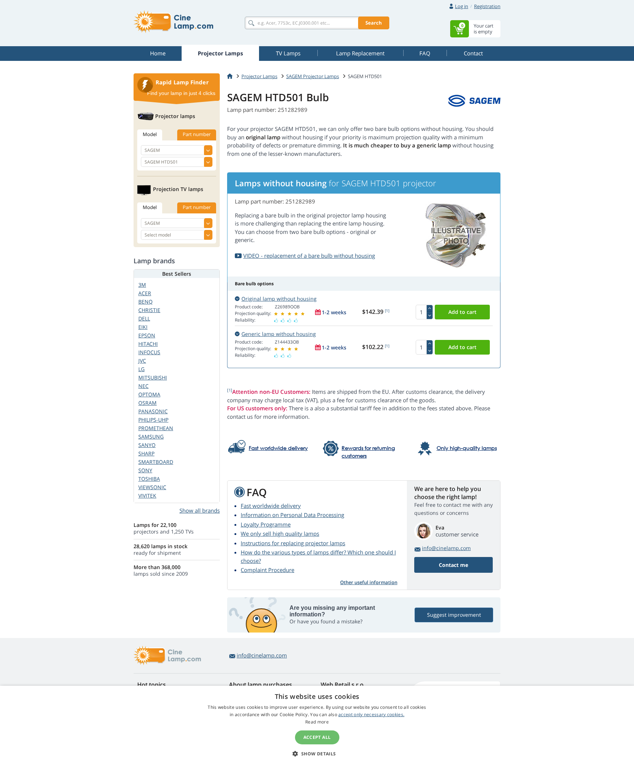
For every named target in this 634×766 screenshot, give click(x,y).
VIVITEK (147, 495)
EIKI (142, 326)
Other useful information (368, 582)
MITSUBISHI (152, 377)
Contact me (453, 564)
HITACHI (148, 343)
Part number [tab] (197, 134)
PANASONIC (153, 411)
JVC (142, 360)
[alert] (317, 726)
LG (141, 369)
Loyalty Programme (266, 524)
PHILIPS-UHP (153, 419)
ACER (144, 293)
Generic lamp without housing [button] (278, 333)
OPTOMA (149, 394)
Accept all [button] (317, 737)
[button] (317, 753)
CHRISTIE (149, 310)
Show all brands (199, 510)
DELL (144, 318)
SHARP (146, 453)
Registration (487, 6)
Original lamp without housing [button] (279, 298)
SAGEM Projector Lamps (312, 76)
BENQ (145, 301)
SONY (145, 470)
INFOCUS (149, 352)
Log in (461, 6)
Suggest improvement (454, 614)
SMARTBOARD (155, 461)
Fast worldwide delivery (271, 505)
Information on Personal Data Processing (292, 514)
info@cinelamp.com (446, 548)
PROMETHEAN (155, 428)
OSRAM (147, 402)
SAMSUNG (151, 436)
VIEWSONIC (152, 487)
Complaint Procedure (267, 569)
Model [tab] (150, 134)
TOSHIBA (149, 478)
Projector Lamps (259, 76)
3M (142, 284)
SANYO (147, 444)
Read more (317, 722)
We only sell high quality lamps (280, 533)
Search (373, 22)
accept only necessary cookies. (371, 714)
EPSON (146, 335)
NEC (143, 385)
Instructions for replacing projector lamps (293, 543)
